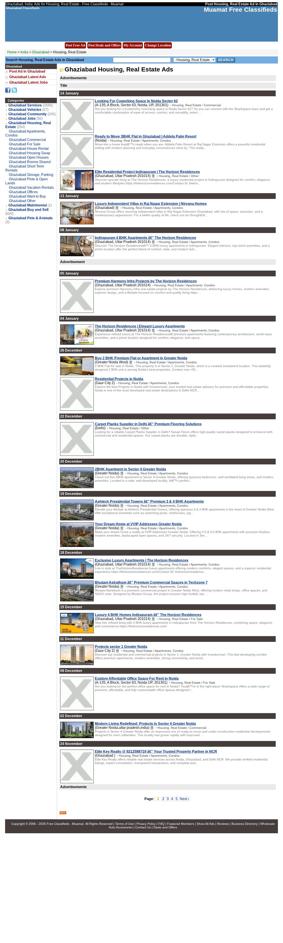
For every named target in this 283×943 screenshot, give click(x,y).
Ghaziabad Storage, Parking (31, 175)
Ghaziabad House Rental (29, 148)
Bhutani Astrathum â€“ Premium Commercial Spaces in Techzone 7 (151, 582)
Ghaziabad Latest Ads (27, 77)
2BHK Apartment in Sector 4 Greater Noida (130, 469)
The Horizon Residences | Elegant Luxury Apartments (140, 326)
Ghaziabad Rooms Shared (30, 162)
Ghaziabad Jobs (22, 118)
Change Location (158, 45)
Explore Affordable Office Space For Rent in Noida (137, 678)
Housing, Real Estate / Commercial (196, 105)
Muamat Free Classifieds (240, 9)
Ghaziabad (41, 52)
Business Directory (244, 824)
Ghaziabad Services (25, 105)
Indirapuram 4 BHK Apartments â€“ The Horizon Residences (145, 238)
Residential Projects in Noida (119, 379)
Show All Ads (205, 824)
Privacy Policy (146, 824)
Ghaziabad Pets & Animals (30, 218)
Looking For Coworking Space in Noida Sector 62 (136, 101)
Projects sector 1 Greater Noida (121, 647)
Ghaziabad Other (22, 201)
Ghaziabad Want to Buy (27, 196)
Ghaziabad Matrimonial (27, 205)
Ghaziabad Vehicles (24, 110)
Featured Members (180, 824)
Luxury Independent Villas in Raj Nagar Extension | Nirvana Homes (151, 204)
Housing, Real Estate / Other (179, 176)
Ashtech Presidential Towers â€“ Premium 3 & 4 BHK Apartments (149, 501)
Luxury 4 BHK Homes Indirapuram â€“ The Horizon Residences (148, 615)
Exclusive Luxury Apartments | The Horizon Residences (141, 560)
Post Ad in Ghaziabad (27, 71)
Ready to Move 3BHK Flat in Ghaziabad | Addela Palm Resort (145, 136)
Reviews (223, 824)
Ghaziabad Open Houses (29, 157)
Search (225, 60)
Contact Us (143, 827)
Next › (184, 799)
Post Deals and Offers (104, 45)
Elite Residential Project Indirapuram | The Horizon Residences (147, 172)
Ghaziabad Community (27, 114)
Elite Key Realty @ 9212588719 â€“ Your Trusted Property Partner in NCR (156, 751)
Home (12, 52)
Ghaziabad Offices (23, 192)
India (24, 52)
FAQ (161, 824)
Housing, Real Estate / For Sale (181, 619)
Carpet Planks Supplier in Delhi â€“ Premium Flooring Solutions (148, 424)
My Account (133, 45)
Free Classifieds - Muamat (65, 824)
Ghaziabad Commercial (27, 140)
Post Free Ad (75, 45)
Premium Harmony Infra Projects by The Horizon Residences (146, 281)
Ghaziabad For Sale (24, 144)
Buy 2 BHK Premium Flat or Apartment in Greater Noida (141, 358)
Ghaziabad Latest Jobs (28, 82)
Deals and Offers (165, 827)
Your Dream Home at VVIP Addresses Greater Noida (138, 524)
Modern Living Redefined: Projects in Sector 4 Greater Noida (145, 724)
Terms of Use (124, 824)
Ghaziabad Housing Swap (29, 153)
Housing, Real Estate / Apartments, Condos (140, 140)
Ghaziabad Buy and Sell (28, 210)
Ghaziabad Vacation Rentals (31, 187)
